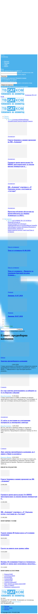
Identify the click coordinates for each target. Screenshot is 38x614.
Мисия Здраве (31, 225)
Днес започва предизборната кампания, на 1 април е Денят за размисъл (18, 453)
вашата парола (21, 74)
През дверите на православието (15, 229)
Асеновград (16, 119)
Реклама (6, 63)
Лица (25, 225)
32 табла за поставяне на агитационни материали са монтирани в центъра (15, 421)
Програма (7, 324)
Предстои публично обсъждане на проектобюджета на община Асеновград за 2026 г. (21, 213)
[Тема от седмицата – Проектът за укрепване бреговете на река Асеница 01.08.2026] (17, 266)
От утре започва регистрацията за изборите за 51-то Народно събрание (18, 392)
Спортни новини (22, 121)
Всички (10, 119)
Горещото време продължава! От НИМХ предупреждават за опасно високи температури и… (21, 164)
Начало (6, 116)
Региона (14, 121)
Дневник (14, 223)
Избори (22, 119)
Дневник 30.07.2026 (15, 316)
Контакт (6, 61)
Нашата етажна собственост (20, 227)
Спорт (27, 230)
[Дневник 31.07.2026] (17, 290)
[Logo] (13, 105)
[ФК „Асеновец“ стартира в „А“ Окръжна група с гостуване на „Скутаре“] (17, 182)
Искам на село (19, 225)
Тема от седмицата (13, 247)
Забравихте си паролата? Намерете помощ (13, 78)
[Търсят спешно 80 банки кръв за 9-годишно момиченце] (5, 529)
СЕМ (5, 64)
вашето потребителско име (25, 72)
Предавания (7, 219)
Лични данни (8, 608)
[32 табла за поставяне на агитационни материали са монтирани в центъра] (15, 415)
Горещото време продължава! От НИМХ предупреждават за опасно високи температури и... (19, 496)
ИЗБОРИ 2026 (8, 319)
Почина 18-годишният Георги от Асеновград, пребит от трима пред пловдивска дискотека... (18, 563)
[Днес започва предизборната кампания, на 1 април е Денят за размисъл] (15, 447)
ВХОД (6, 66)
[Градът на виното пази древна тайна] (5, 545)
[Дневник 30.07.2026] (17, 311)
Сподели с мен (21, 230)
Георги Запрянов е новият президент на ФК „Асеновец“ (22, 141)
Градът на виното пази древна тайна (15, 548)
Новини (6, 118)
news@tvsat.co (16, 601)
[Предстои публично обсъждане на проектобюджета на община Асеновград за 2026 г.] (17, 206)
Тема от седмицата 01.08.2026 (19, 250)
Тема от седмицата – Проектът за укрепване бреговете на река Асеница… (20, 273)
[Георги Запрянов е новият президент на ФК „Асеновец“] (17, 135)
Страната (30, 121)
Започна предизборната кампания (14, 361)
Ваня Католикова (6, 364)
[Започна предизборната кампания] (15, 356)
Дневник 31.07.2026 (15, 296)
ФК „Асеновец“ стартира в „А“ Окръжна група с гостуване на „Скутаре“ (20, 189)
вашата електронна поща (24, 83)
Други (19, 223)
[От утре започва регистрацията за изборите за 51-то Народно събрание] (15, 385)
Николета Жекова (6, 457)
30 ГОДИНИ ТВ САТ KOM (20, 220)
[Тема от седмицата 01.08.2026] (17, 245)
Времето (6, 321)
